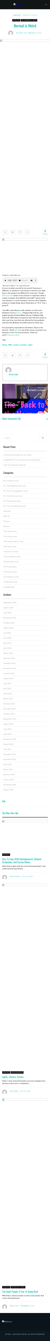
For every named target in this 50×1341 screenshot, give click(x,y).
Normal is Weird (30, 15)
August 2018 (8, 790)
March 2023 (8, 653)
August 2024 (8, 608)
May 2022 (7, 689)
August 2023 (8, 628)
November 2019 (9, 759)
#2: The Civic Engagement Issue (15, 491)
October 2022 (8, 673)
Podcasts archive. (13, 335)
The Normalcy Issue (29, 20)
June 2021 (7, 729)
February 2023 (9, 658)
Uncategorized (9, 587)
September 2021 (9, 719)
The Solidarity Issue (11, 577)
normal (16, 345)
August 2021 (8, 724)
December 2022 (9, 663)
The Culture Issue (10, 536)
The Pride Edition (10, 567)
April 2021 (7, 734)
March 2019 (8, 769)
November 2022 (9, 668)
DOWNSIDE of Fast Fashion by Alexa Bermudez (21, 460)
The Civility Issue (10, 531)
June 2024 (7, 613)
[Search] (42, 438)
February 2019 (9, 775)
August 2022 (8, 678)
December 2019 (9, 754)
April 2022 (7, 694)
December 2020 (9, 739)
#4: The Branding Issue (12, 501)
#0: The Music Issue (11, 481)
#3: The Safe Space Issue (12, 496)
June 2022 (7, 683)
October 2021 (8, 714)
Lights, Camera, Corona (12, 1077)
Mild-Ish (6, 516)
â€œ (7, 295)
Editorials (7, 511)
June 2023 (7, 638)
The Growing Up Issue (11, 557)
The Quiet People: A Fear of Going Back (20, 1291)
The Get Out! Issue (10, 552)
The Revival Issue (10, 572)
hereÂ (16, 330)
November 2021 (9, 709)
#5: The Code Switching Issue (14, 506)
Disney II (19, 313)
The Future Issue (9, 546)
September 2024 (9, 603)
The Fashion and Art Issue (13, 541)
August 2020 (8, 744)
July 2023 (7, 633)
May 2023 (7, 643)
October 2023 (8, 623)
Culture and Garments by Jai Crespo (17, 455)
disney (4, 345)
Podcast (17, 15)
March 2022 (8, 699)
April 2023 (7, 648)
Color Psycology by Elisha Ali (14, 465)
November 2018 (9, 785)
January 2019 (8, 780)
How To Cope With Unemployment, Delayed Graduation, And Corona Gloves (21, 860)
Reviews (6, 526)
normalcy (23, 345)
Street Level (22, 33)
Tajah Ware (13, 1091)
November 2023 (9, 618)
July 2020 (7, 749)
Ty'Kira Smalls (15, 876)
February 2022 (9, 704)
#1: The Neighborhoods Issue (14, 486)
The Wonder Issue (10, 582)
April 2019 (7, 764)
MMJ (10, 345)
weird (30, 345)
